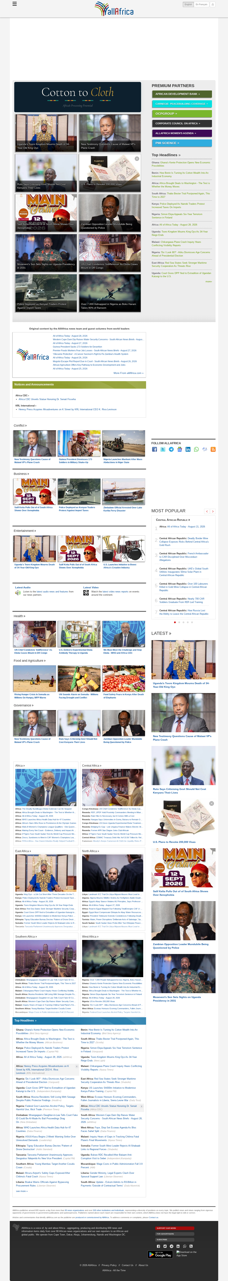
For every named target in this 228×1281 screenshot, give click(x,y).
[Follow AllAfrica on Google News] (179, 449)
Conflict (19, 425)
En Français (201, 4)
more (209, 281)
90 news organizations (74, 1210)
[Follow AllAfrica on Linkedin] (188, 449)
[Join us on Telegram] (171, 1246)
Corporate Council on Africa (177, 123)
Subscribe (162, 1240)
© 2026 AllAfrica (88, 1265)
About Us (143, 1265)
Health (18, 616)
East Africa (22, 851)
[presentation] (206, 511)
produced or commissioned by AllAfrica (92, 1217)
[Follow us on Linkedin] (178, 1246)
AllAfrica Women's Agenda (175, 133)
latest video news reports (115, 591)
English (189, 4)
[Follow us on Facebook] (158, 1246)
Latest (159, 633)
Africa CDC (21, 395)
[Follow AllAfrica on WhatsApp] (196, 449)
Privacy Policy (109, 1265)
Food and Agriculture (28, 660)
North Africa (89, 851)
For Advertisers (165, 1234)
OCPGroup (165, 113)
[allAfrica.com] (33, 354)
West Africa (89, 936)
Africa (19, 765)
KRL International (25, 405)
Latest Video (91, 587)
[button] (175, 622)
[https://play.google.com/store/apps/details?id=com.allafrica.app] (160, 1255)
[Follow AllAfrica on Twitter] (162, 449)
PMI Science (166, 143)
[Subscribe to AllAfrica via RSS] (191, 1246)
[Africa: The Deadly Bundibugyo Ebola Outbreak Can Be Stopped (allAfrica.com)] (45, 787)
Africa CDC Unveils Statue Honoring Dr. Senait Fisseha (47, 399)
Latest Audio (23, 587)
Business (20, 473)
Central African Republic (172, 519)
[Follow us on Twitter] (165, 1246)
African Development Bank (176, 93)
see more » (22, 1191)
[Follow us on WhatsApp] (184, 1246)
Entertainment (24, 530)
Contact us (153, 1217)
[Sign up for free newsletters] (204, 449)
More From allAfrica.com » (129, 373)
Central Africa (90, 765)
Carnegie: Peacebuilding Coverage (180, 103)
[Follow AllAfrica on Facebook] (154, 449)
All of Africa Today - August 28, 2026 (174, 224)
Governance (22, 705)
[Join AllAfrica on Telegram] (171, 449)
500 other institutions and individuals (108, 1210)
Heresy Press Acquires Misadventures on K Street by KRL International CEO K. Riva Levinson (67, 409)
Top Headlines (164, 155)
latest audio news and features (52, 591)
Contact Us (127, 1265)
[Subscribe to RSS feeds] (213, 449)
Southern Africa (25, 936)
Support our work (166, 1228)
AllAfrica (114, 8)
